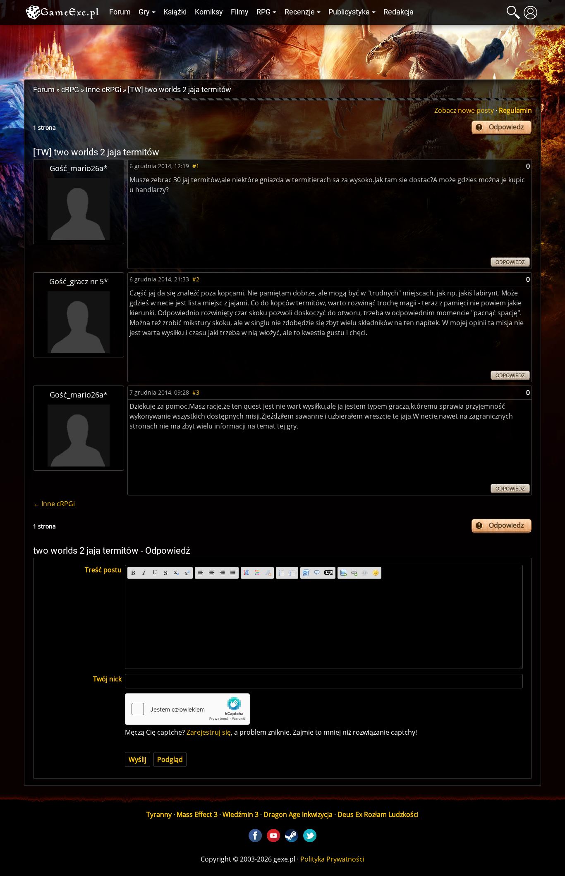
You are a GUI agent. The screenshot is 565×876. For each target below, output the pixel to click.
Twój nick (107, 678)
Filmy (240, 12)
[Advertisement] (282, 50)
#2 (195, 279)
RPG (263, 12)
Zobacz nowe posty (464, 110)
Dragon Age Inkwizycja (298, 814)
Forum (120, 12)
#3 (195, 392)
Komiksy (209, 12)
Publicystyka (349, 12)
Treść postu (103, 569)
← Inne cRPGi (54, 503)
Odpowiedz (506, 126)
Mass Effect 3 (197, 814)
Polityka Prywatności (332, 859)
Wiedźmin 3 (241, 814)
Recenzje (300, 12)
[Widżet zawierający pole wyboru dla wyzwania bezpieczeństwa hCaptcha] (187, 709)
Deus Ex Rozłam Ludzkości (378, 814)
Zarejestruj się (209, 732)
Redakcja (398, 12)
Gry (144, 12)
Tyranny (159, 814)
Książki (175, 12)
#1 (195, 166)
